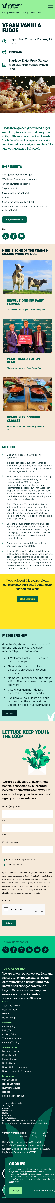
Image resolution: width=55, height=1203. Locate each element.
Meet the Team (9, 1009)
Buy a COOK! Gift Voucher (14, 1067)
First (4, 820)
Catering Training (10, 1042)
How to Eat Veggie (11, 1083)
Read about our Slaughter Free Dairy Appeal (26, 309)
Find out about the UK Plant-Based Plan (24, 368)
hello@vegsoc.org (9, 1118)
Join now (10, 713)
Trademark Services (12, 1038)
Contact (6, 1132)
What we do (7, 1022)
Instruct (19, 1141)
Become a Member (11, 1051)
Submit (9, 923)
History (5, 1013)
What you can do (9, 1047)
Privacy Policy (32, 889)
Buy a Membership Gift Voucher (17, 1071)
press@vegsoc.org (39, 1123)
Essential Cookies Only (44, 1190)
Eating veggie (8, 12)
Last (4, 834)
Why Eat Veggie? (10, 1079)
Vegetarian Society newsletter (21, 859)
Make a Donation (10, 1055)
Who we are (7, 1002)
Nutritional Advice (11, 1087)
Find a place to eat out (13, 1095)
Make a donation (27, 599)
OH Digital (36, 1141)
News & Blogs (9, 1017)
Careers (15, 1132)
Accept (15, 1191)
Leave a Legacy (9, 1059)
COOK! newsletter (14, 864)
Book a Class (8, 1063)
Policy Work (8, 1030)
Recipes (19, 12)
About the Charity (11, 1005)
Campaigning (8, 1026)
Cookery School (10, 1034)
